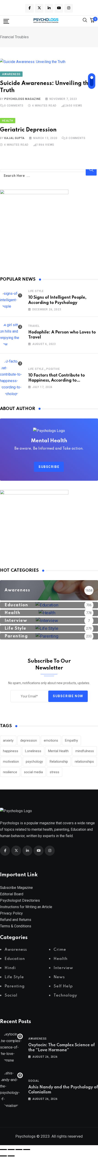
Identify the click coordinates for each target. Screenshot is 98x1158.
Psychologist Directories (20, 900)
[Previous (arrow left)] (3, 1155)
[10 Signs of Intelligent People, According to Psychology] (11, 300)
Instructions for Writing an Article (26, 907)
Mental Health (58, 751)
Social (33, 1080)
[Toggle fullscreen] (11, 1149)
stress (54, 772)
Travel (34, 326)
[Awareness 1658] (49, 597)
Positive (53, 369)
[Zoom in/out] (3, 1149)
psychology (34, 761)
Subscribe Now (68, 696)
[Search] (85, 21)
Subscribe (49, 467)
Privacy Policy (11, 913)
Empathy (71, 740)
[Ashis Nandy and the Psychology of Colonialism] (11, 1089)
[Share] (18, 1149)
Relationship (59, 761)
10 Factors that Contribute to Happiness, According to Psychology (56, 380)
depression (28, 740)
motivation (11, 761)
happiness (10, 751)
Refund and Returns (15, 920)
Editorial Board (11, 894)
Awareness (37, 1038)
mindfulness (84, 751)
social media (33, 772)
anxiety (8, 740)
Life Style (36, 291)
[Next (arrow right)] (11, 1155)
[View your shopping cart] (92, 21)
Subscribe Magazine (16, 887)
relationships (84, 761)
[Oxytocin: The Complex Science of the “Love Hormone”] (11, 1047)
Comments (13, 105)
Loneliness (33, 751)
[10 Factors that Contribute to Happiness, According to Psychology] (11, 377)
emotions (51, 740)
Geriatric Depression (28, 130)
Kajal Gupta (14, 138)
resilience (10, 772)
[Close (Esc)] (26, 1149)
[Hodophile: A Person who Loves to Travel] (11, 334)
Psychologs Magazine (22, 99)
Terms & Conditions (15, 926)
